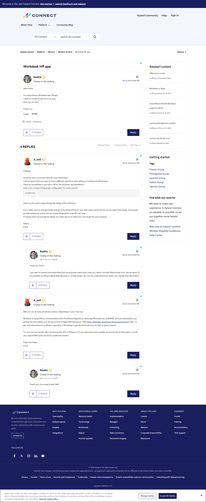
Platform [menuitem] (43, 25)
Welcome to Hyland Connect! (165, 226)
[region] (103, 495)
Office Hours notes (157, 73)
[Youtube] (43, 456)
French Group (157, 169)
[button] (26, 132)
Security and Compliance (64, 477)
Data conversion (117, 433)
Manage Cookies (147, 495)
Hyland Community (147, 15)
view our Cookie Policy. (48, 499)
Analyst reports (58, 422)
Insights (55, 427)
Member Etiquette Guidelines (165, 231)
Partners (144, 427)
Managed (114, 422)
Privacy (25, 477)
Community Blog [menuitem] (65, 25)
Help (164, 15)
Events (177, 416)
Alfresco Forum (156, 113)
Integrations (57, 433)
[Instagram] (28, 456)
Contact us (17, 435)
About (143, 422)
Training (177, 422)
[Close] (201, 495)
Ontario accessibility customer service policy (135, 477)
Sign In (175, 15)
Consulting (114, 427)
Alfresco (51, 52)
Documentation (181, 427)
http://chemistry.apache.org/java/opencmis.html (108, 322)
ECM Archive (37, 122)
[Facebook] (14, 456)
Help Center (156, 235)
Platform (41, 52)
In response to (49, 259)
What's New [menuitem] (26, 25)
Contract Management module (162, 123)
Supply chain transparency (101, 477)
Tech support (179, 433)
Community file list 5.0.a (160, 138)
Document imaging (118, 438)
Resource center (85, 416)
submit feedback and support (70, 4)
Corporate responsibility (151, 433)
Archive (35, 114)
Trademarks (83, 477)
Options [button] (180, 52)
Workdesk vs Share (157, 88)
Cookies (34, 477)
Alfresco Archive (65, 52)
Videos (81, 433)
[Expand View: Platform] (49, 25)
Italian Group (157, 182)
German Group (157, 186)
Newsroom (145, 438)
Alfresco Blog (156, 143)
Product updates (86, 438)
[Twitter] (21, 456)
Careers (144, 416)
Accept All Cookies (167, 495)
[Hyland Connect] (39, 15)
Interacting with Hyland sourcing (170, 477)
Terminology (84, 422)
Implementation (117, 416)
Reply (133, 132)
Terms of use (45, 477)
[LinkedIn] (36, 456)
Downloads (83, 427)
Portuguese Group (159, 174)
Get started (46, 4)
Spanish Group (157, 178)
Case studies (57, 416)
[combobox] (78, 36)
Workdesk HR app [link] (82, 52)
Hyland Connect (27, 52)
